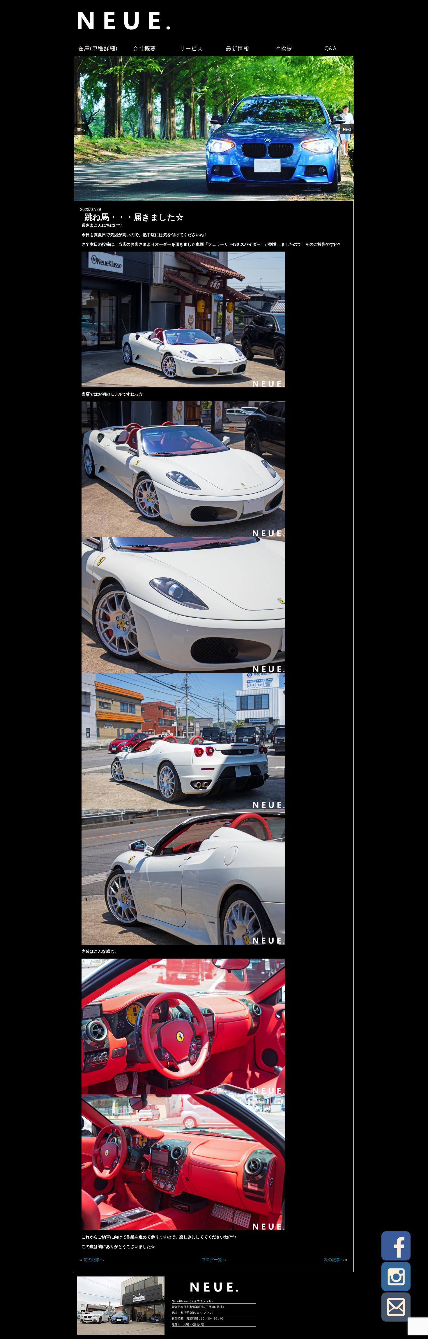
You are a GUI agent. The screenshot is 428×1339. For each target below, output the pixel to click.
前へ (81, 129)
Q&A (330, 48)
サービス (190, 48)
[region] (214, 128)
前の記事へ (94, 1259)
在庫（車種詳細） (97, 48)
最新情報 (237, 48)
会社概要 (144, 48)
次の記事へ (334, 1259)
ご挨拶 (284, 48)
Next (347, 129)
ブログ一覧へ (214, 1259)
